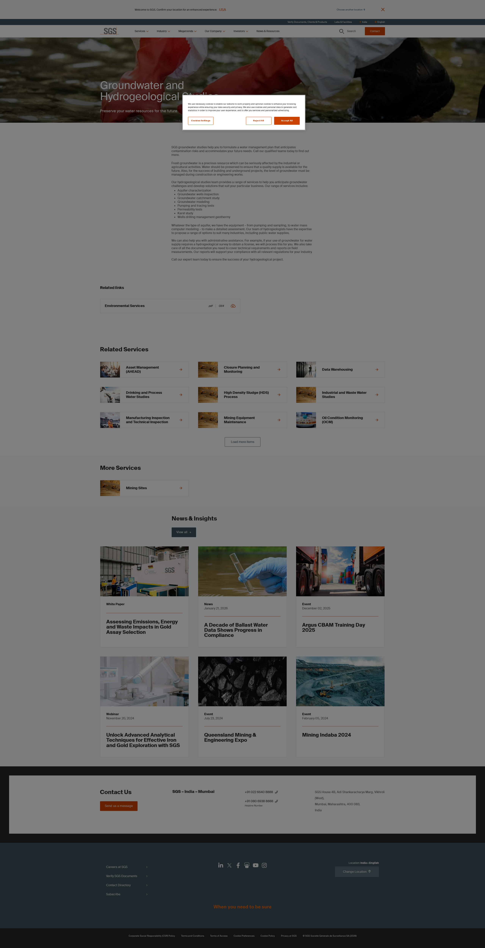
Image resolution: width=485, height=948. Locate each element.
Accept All (287, 120)
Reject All (258, 120)
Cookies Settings (200, 120)
